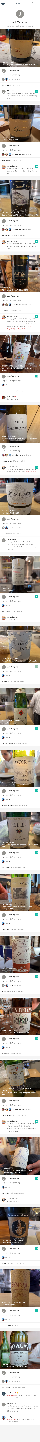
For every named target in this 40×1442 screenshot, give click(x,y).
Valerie (14, 79)
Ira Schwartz (11, 1393)
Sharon (4, 1193)
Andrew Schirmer (12, 166)
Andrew (21, 154)
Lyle (3, 867)
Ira (8, 85)
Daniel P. (4, 743)
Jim (20, 79)
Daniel (4, 1115)
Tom (9, 235)
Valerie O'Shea (11, 91)
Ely (8, 991)
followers (21, 26)
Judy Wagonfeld (13, 70)
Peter (3, 1325)
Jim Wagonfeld (11, 1417)
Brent (3, 611)
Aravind (4, 461)
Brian (3, 160)
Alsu (16, 154)
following (30, 26)
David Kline (10, 396)
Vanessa (4, 805)
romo (9, 461)
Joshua (8, 160)
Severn (4, 85)
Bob (5, 311)
